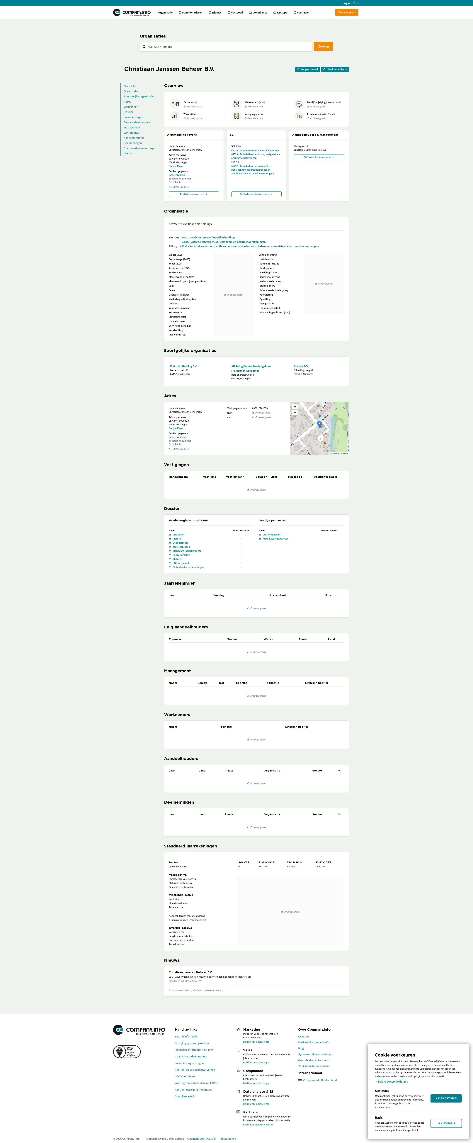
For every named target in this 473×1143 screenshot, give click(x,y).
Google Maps (176, 166)
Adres (127, 101)
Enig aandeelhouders (137, 122)
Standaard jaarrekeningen (140, 148)
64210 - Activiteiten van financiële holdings (255, 150)
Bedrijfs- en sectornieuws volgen (195, 1069)
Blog (301, 1048)
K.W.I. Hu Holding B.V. (183, 366)
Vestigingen (131, 106)
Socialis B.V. (301, 366)
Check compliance (337, 69)
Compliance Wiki (185, 1096)
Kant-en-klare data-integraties (193, 1089)
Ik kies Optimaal (446, 1098)
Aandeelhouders (134, 138)
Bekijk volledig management (317, 157)
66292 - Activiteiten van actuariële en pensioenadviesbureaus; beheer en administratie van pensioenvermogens (252, 169)
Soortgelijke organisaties (139, 96)
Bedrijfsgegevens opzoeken (192, 1043)
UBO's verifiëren (185, 1076)
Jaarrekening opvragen (189, 1063)
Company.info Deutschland (320, 1080)
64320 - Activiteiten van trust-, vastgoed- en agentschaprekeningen (255, 156)
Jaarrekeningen (134, 117)
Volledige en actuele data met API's (196, 1083)
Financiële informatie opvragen (194, 1050)
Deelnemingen (133, 143)
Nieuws (128, 153)
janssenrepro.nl (177, 175)
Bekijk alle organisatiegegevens (254, 194)
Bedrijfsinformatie (186, 1036)
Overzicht (130, 86)
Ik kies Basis (446, 1123)
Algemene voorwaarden (202, 1138)
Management (132, 127)
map (319, 428)
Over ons (303, 1036)
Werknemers (132, 132)
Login (346, 3)
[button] (319, 424)
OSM (345, 453)
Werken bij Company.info (313, 1042)
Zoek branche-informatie (313, 1066)
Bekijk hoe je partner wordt (258, 1124)
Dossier (128, 112)
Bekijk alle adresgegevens (192, 194)
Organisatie (165, 12)
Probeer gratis (346, 12)
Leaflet (336, 453)
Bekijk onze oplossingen (256, 1041)
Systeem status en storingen (315, 1054)
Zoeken (323, 46)
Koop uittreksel (309, 69)
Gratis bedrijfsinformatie (313, 1060)
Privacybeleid (228, 1138)
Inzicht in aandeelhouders (191, 1056)
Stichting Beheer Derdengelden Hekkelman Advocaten (251, 368)
